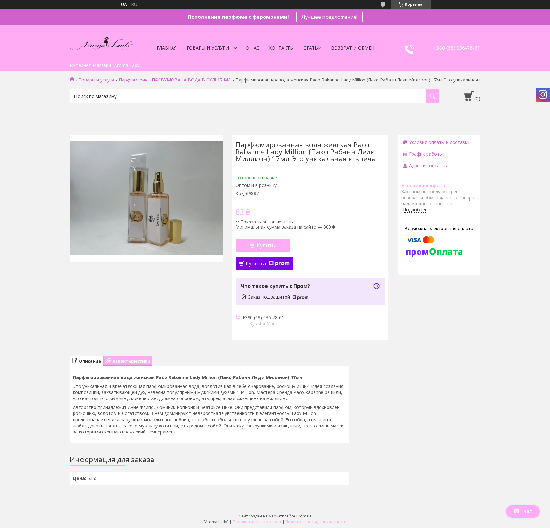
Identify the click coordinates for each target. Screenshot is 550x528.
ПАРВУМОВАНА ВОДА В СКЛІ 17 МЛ (191, 80)
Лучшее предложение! (329, 16)
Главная (167, 48)
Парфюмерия (133, 80)
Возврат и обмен (352, 48)
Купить (266, 245)
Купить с (256, 263)
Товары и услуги (207, 48)
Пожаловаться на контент (257, 521)
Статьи (312, 48)
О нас (252, 48)
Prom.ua (304, 516)
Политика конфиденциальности (316, 521)
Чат (527, 511)
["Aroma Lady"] (101, 42)
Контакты (281, 48)
